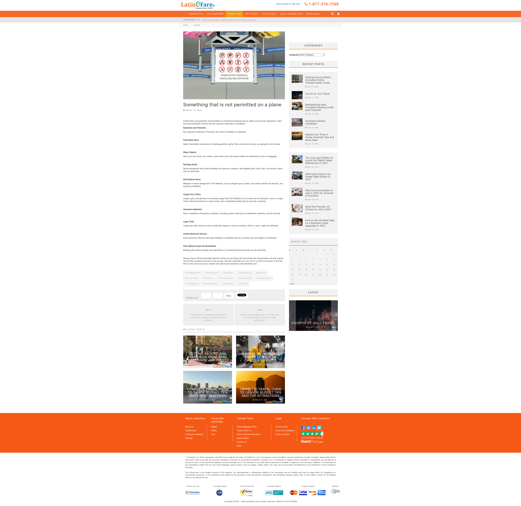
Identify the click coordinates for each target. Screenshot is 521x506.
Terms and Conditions (285, 430)
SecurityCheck (191, 278)
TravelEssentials (244, 278)
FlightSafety (228, 273)
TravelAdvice (208, 278)
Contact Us (242, 442)
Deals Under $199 (291, 13)
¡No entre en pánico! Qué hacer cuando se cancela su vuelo (260, 357)
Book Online (282, 4)
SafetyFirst (261, 273)
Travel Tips (234, 13)
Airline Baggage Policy (247, 427)
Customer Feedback (194, 434)
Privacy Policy (281, 427)
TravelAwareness (225, 278)
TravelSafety (228, 284)
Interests (195, 13)
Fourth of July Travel (317, 93)
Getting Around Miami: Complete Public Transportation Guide (318, 80)
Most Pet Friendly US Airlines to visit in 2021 (318, 208)
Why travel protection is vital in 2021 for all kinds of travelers (319, 193)
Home (185, 25)
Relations (312, 13)
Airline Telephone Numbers (249, 434)
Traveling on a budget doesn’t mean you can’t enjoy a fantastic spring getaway (208, 317)
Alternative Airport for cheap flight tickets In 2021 (318, 177)
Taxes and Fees (282, 434)
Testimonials (190, 430)
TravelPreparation (210, 284)
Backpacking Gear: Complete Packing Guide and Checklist (229, 19)
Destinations (215, 13)
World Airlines (243, 438)
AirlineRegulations (193, 273)
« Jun (291, 284)
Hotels (214, 430)
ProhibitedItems (245, 273)
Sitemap (189, 438)
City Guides (269, 13)
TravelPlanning (191, 284)
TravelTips (242, 284)
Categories (294, 55)
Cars (213, 434)
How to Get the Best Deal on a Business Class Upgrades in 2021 (319, 223)
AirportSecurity (212, 273)
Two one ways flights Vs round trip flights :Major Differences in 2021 (319, 160)
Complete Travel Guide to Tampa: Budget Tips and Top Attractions (207, 392)
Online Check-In (244, 430)
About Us (189, 427)
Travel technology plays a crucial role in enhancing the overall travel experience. (259, 317)
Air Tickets (251, 13)
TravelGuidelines (263, 278)
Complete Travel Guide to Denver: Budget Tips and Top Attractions (260, 392)
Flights (214, 427)
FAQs (239, 446)
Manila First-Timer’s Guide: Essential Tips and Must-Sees (319, 137)
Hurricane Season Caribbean (315, 122)
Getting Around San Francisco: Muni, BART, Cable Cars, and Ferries (207, 357)
